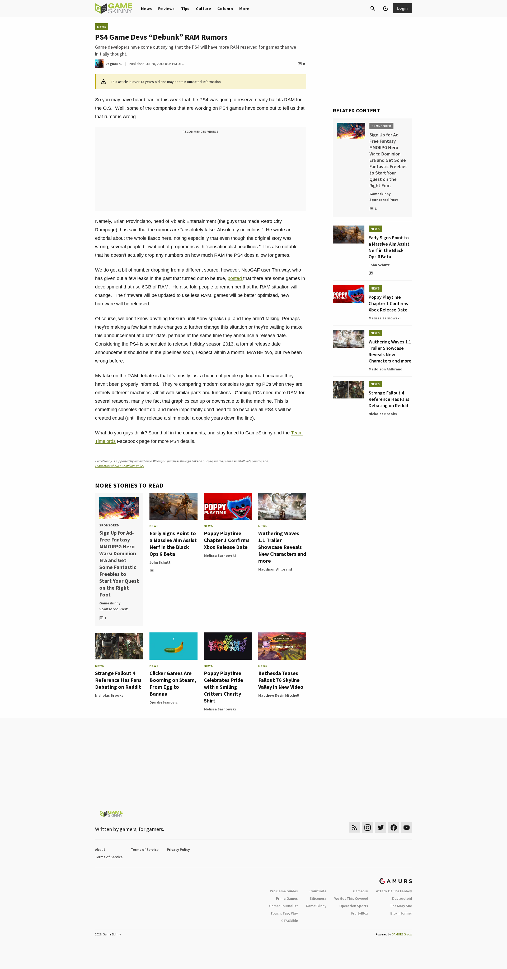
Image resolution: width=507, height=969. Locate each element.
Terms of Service (144, 849)
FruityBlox (359, 913)
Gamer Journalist (283, 905)
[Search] (373, 8)
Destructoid (402, 898)
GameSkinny (316, 905)
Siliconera (318, 898)
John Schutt (160, 562)
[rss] (354, 827)
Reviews (166, 8)
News (146, 8)
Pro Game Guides (284, 891)
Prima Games (287, 898)
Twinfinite (317, 891)
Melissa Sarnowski (220, 555)
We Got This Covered (351, 898)
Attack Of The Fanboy (394, 891)
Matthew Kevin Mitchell (278, 695)
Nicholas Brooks (109, 695)
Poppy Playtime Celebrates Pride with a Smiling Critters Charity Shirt (223, 687)
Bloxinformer (401, 913)
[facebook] (393, 827)
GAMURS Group (402, 934)
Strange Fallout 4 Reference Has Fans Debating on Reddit (118, 680)
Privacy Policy (178, 849)
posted (235, 278)
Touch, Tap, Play (284, 913)
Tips (185, 8)
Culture (203, 8)
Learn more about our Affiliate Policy (119, 466)
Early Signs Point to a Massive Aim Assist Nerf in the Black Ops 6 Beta (173, 543)
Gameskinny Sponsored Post (113, 606)
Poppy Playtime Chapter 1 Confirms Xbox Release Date (227, 540)
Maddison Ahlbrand (275, 569)
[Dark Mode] (385, 8)
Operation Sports (353, 905)
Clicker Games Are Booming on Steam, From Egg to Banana (172, 683)
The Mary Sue (401, 905)
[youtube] (406, 827)
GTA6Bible (289, 920)
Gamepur (360, 891)
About (100, 849)
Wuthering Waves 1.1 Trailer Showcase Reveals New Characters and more (282, 547)
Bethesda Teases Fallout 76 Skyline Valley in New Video (280, 680)
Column (225, 8)
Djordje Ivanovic (163, 702)
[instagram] (367, 827)
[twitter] (380, 827)
